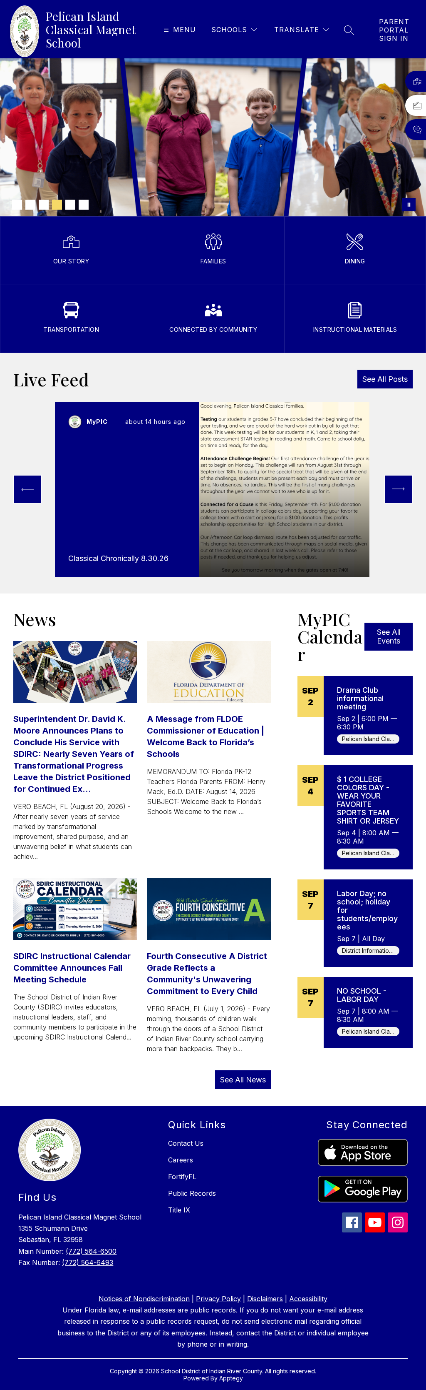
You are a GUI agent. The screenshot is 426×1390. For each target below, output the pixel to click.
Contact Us (185, 1143)
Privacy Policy (218, 1299)
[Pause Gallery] (409, 204)
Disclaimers (265, 1299)
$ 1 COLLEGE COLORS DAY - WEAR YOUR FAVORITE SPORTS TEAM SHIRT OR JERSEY (368, 800)
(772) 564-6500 (91, 1251)
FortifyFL (182, 1176)
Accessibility (308, 1299)
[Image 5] (70, 205)
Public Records (192, 1193)
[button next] (398, 489)
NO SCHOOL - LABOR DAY (361, 995)
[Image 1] (17, 205)
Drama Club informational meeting (360, 698)
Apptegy (231, 1378)
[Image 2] (30, 205)
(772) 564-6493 (87, 1262)
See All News (243, 1079)
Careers (180, 1160)
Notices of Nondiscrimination (144, 1299)
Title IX (179, 1210)
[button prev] (27, 489)
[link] (394, 30)
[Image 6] (84, 205)
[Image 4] (57, 205)
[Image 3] (44, 205)
